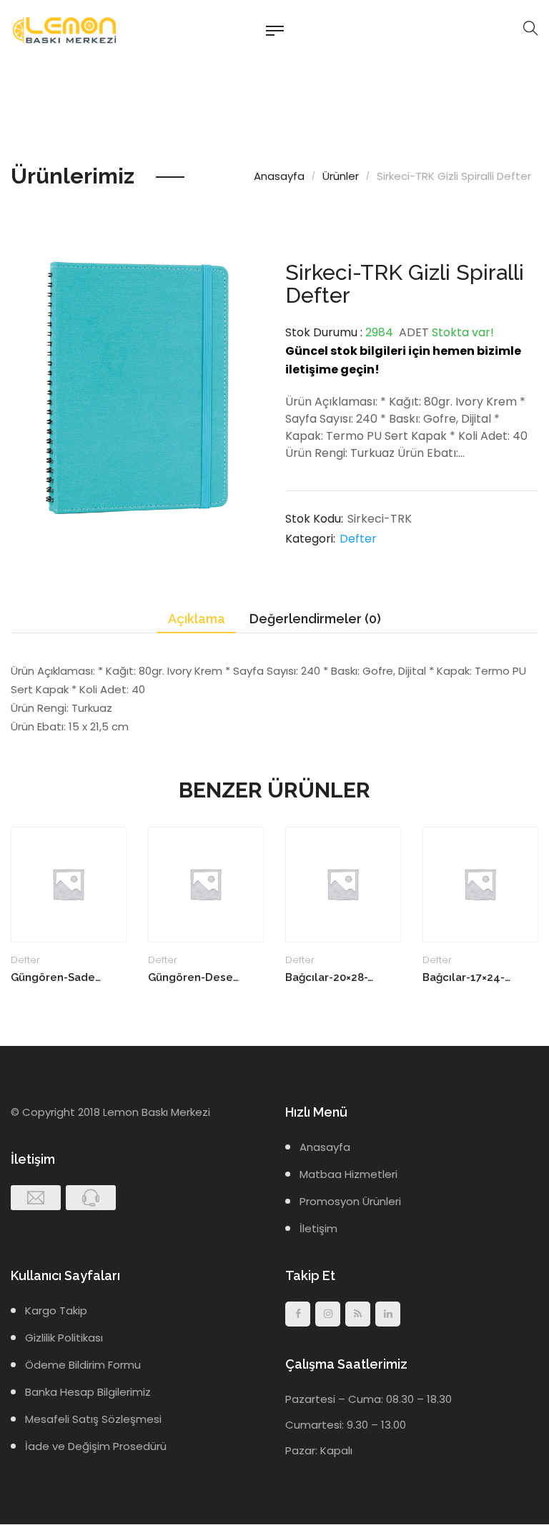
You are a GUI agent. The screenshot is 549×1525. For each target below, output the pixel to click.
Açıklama (196, 618)
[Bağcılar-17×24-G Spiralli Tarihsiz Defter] (480, 884)
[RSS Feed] (357, 1314)
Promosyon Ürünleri (350, 1201)
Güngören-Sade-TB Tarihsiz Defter (56, 977)
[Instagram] (327, 1314)
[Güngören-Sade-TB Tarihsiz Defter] (69, 884)
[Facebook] (297, 1314)
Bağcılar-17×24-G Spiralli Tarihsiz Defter (467, 977)
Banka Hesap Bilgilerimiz (88, 1391)
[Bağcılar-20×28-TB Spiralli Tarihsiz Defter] (343, 884)
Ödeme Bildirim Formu (83, 1364)
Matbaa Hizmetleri (348, 1174)
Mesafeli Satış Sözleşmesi (93, 1418)
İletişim (318, 1228)
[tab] (196, 619)
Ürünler (340, 175)
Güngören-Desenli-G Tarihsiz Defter (193, 977)
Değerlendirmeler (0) (315, 618)
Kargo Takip (56, 1310)
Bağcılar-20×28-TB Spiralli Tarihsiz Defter (330, 977)
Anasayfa (279, 175)
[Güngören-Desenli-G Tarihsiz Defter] (206, 884)
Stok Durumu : (323, 332)
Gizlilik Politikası (64, 1337)
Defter (358, 538)
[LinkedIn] (387, 1314)
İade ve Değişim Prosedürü (96, 1446)
